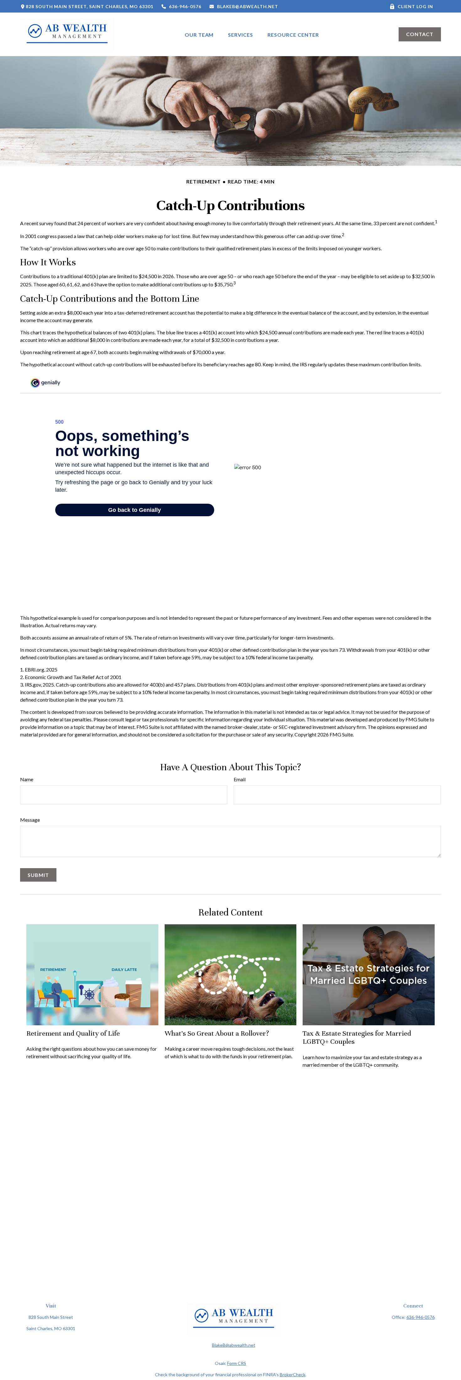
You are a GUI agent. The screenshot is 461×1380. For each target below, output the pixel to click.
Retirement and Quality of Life (73, 1033)
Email (240, 779)
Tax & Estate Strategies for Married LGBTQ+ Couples (357, 1037)
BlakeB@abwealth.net (247, 6)
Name (26, 779)
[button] (199, 34)
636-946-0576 (185, 6)
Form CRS (236, 1363)
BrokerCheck (292, 1374)
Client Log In (415, 6)
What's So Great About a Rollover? (217, 1033)
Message (30, 820)
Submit (38, 875)
